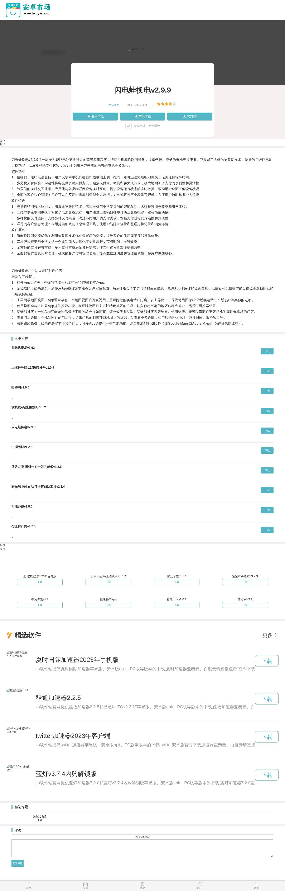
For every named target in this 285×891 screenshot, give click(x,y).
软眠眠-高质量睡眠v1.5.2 (28, 407)
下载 (267, 351)
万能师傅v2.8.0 (21, 506)
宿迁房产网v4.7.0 (23, 526)
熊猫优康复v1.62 (23, 347)
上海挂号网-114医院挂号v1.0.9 (32, 367)
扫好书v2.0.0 (20, 387)
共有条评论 (143, 836)
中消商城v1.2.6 (21, 447)
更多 (267, 635)
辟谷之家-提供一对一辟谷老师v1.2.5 (36, 466)
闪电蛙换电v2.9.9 (23, 427)
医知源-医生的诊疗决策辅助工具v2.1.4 (38, 486)
